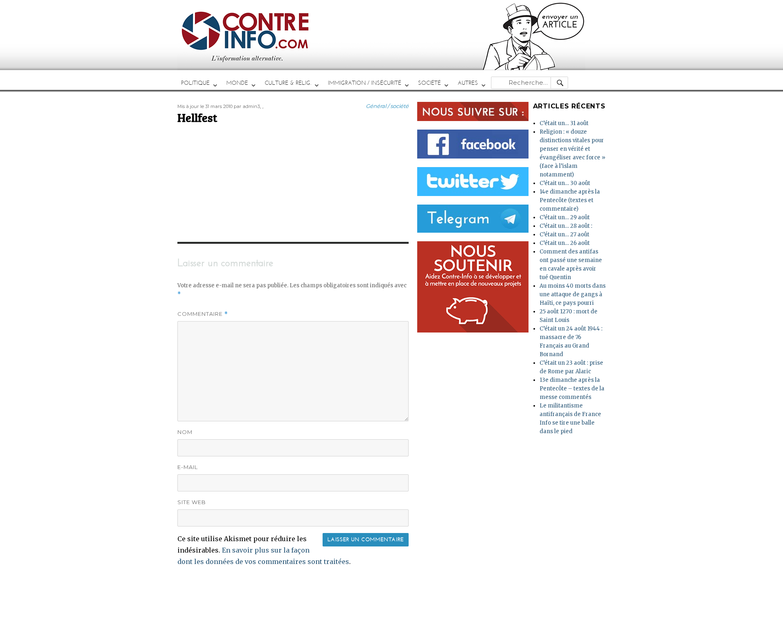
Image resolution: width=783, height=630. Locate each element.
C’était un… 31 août (564, 123)
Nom (184, 432)
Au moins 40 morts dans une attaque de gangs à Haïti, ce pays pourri (573, 294)
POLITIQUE (195, 82)
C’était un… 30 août (565, 183)
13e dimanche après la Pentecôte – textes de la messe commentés (572, 389)
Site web (191, 502)
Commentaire (202, 314)
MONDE (237, 82)
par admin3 (247, 106)
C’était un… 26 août (565, 243)
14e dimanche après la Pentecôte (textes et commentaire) (570, 200)
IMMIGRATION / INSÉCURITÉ (364, 82)
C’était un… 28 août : (566, 225)
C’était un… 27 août (564, 234)
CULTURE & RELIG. (288, 82)
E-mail (187, 467)
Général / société (387, 106)
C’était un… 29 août (565, 217)
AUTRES (468, 82)
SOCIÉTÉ (429, 82)
